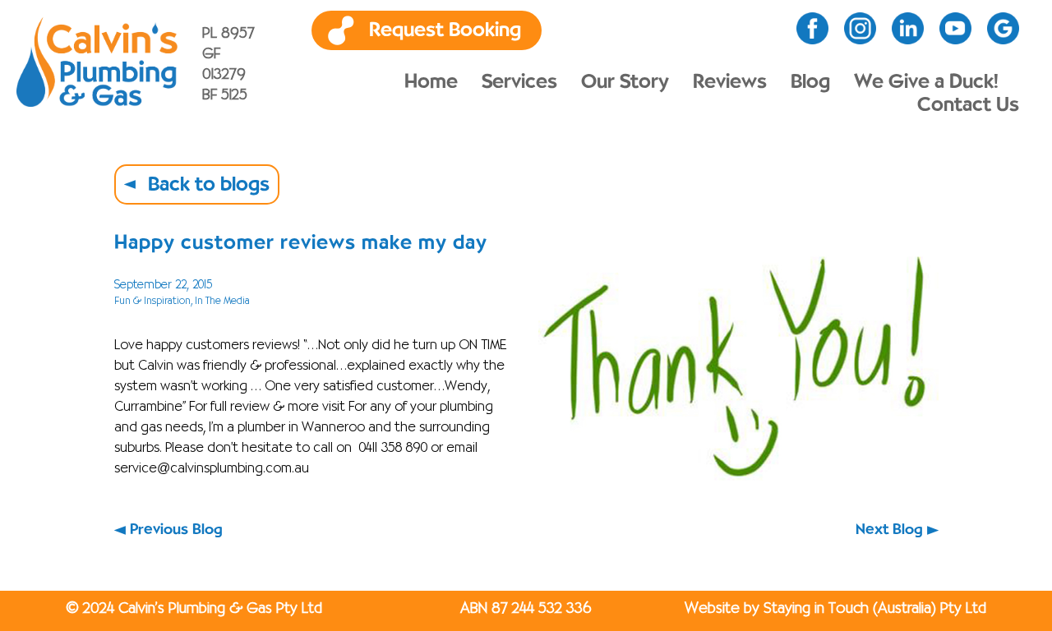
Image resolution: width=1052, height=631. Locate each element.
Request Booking (445, 30)
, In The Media (220, 301)
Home (431, 82)
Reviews (730, 82)
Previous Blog (176, 530)
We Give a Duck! (926, 82)
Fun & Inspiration (152, 301)
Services (519, 82)
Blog (810, 82)
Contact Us (968, 105)
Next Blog (889, 530)
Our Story (625, 82)
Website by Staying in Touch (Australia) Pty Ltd (835, 608)
